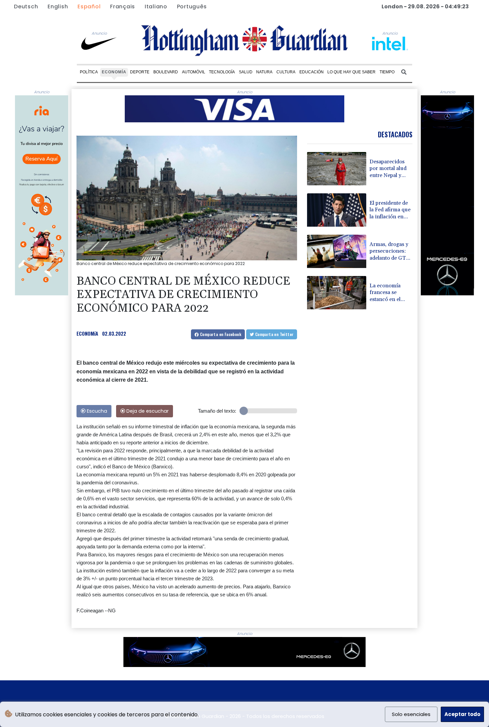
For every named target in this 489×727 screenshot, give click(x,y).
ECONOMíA (87, 333)
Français (122, 6)
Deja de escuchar (147, 411)
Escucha (96, 411)
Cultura (285, 72)
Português (192, 6)
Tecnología (222, 72)
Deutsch (26, 6)
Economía (114, 72)
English (58, 6)
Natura (264, 72)
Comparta (220, 334)
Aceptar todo (462, 714)
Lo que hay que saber (351, 72)
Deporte (139, 72)
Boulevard (165, 72)
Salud (245, 72)
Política (89, 72)
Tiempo (387, 72)
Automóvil (193, 72)
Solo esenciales (411, 714)
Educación (311, 72)
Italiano (156, 6)
